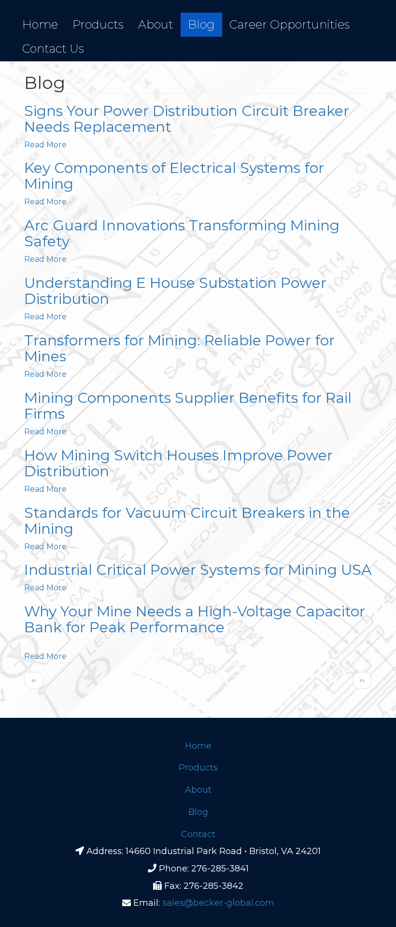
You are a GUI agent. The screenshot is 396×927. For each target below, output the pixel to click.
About (155, 24)
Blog (201, 24)
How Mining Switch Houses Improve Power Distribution (178, 463)
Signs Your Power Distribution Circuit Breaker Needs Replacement (186, 119)
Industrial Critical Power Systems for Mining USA (198, 570)
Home (40, 24)
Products (98, 24)
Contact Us (53, 49)
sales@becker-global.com (218, 903)
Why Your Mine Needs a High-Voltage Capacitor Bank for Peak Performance (194, 619)
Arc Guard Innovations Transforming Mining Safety (181, 233)
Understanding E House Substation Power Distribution (175, 291)
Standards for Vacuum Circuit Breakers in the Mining (187, 521)
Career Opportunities (289, 24)
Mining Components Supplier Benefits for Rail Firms (188, 406)
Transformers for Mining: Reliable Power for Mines (179, 348)
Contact (198, 834)
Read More (45, 144)
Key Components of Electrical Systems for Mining (174, 176)
